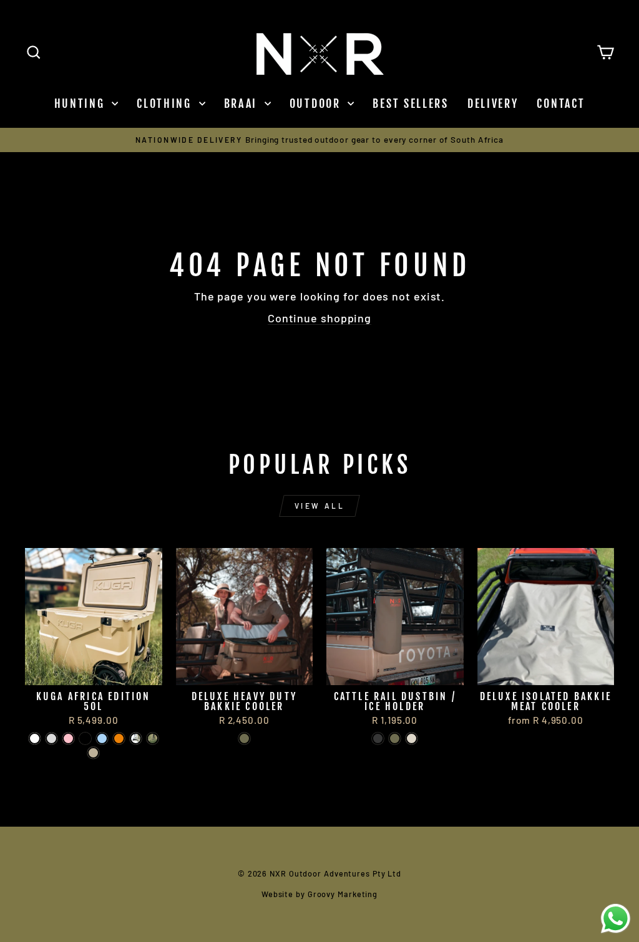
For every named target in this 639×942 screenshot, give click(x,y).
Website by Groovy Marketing (319, 894)
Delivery (493, 103)
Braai (242, 103)
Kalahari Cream (411, 738)
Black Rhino (85, 738)
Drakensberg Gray (51, 738)
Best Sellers (410, 103)
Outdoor (317, 103)
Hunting (81, 103)
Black (378, 738)
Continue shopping (319, 318)
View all (320, 505)
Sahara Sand (93, 753)
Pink (68, 738)
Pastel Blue (102, 738)
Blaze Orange (119, 738)
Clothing (166, 103)
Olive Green (244, 738)
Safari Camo (153, 738)
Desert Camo (136, 738)
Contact (561, 103)
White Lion (35, 738)
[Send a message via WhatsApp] (615, 918)
